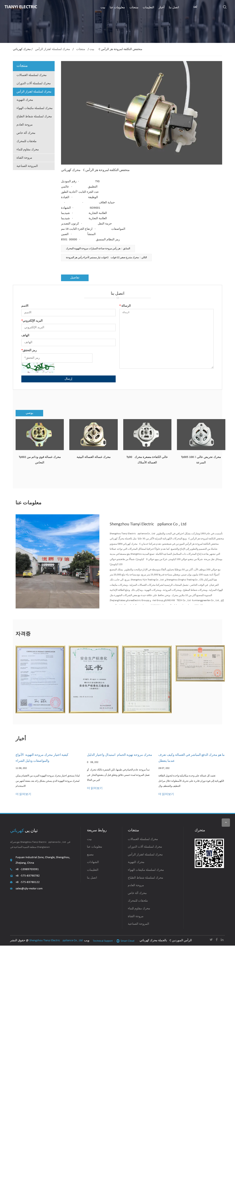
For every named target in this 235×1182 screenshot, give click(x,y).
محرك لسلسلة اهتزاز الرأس (52, 49)
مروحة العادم (25, 124)
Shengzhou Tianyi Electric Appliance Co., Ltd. (56, 940)
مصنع (90, 854)
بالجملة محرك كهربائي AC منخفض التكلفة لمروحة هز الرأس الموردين (167, 940)
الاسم (24, 305)
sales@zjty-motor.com (29, 888)
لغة (195, 6)
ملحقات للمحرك (26, 141)
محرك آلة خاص (26, 133)
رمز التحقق (29, 350)
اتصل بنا (174, 7)
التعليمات (148, 7)
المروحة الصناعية (27, 166)
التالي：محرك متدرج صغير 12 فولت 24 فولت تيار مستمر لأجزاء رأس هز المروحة (106, 257)
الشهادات (93, 862)
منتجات (133, 7)
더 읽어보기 (23, 794)
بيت (103, 7)
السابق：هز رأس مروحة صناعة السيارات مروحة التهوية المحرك (98, 248)
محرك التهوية (25, 99)
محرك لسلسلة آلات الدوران (34, 83)
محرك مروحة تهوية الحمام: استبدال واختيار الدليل (119, 755)
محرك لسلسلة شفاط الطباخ (34, 116)
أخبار (162, 7)
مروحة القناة (24, 157)
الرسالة (125, 305)
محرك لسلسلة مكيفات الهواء (35, 108)
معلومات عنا (117, 7)
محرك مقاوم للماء (28, 149)
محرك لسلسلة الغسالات (32, 75)
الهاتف (25, 335)
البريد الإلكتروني (32, 320)
